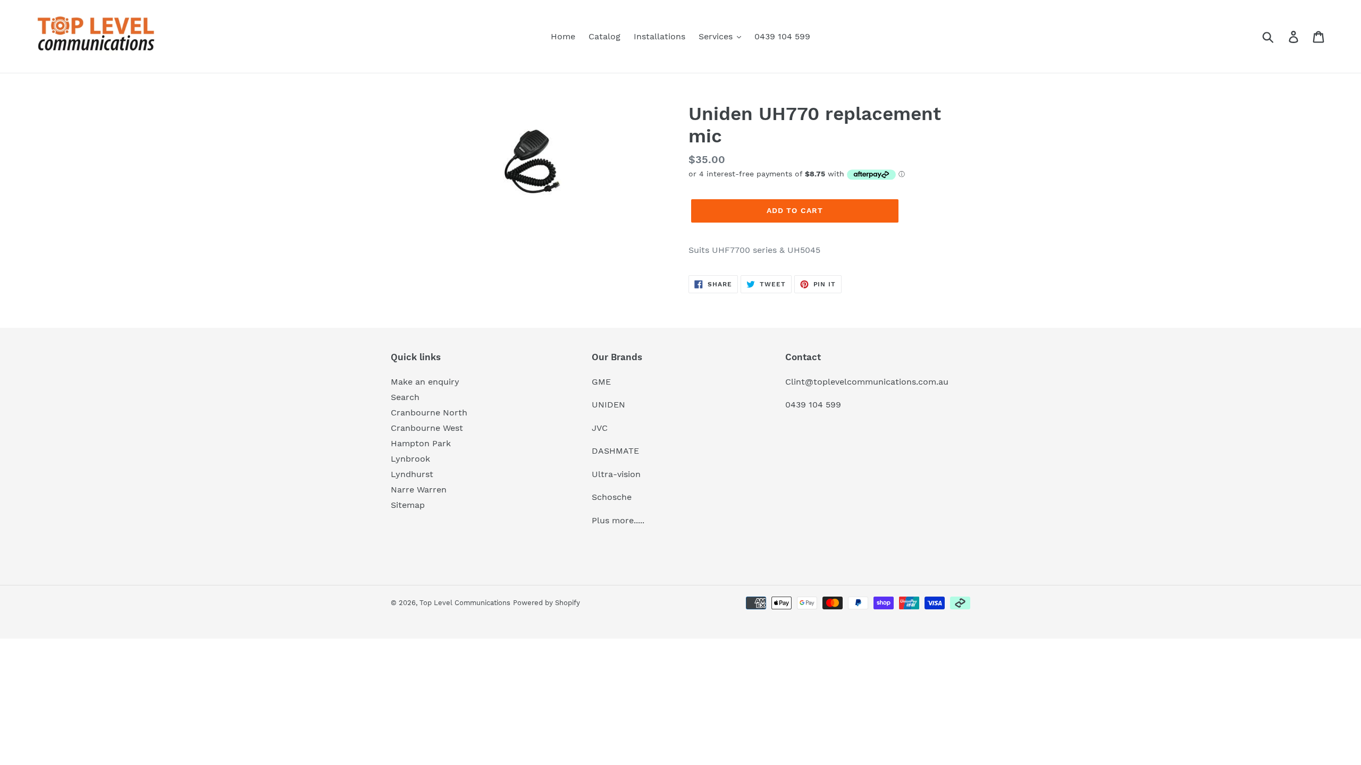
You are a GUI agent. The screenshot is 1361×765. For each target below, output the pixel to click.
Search (405, 397)
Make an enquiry (425, 382)
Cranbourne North (429, 412)
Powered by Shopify (546, 603)
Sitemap (408, 505)
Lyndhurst (412, 474)
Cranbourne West (427, 428)
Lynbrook (410, 459)
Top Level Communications (464, 603)
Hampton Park (421, 443)
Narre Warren (419, 489)
